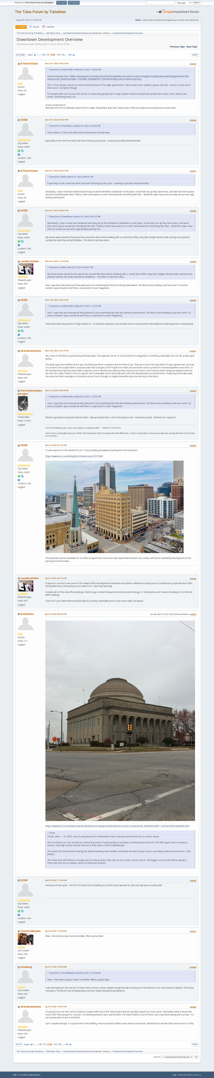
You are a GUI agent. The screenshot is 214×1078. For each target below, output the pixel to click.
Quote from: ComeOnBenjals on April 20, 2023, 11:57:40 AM (75, 973)
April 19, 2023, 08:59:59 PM (56, 614)
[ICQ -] (19, 150)
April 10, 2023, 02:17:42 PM (56, 445)
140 (63, 54)
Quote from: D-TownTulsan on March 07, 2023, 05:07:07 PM (75, 216)
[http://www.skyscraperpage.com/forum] (19, 154)
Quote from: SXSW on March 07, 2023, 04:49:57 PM (71, 176)
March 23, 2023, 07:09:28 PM (56, 390)
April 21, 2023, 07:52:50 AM (56, 967)
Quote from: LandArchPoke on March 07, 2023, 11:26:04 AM (75, 69)
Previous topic (177, 46)
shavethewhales (31, 350)
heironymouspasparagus (30, 392)
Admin (106, 33)
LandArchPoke (30, 261)
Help (174, 1075)
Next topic (191, 46)
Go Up (18, 1044)
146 (70, 54)
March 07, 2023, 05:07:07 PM (56, 170)
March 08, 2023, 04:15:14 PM (56, 350)
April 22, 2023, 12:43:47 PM (56, 1006)
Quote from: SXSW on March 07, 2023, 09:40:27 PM (71, 267)
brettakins (27, 614)
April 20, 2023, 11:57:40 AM (56, 931)
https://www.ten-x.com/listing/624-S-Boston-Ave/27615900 (74, 456)
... (40, 54)
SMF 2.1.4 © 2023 (20, 1075)
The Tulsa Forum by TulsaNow (40, 12)
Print (195, 55)
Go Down (20, 55)
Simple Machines (34, 1075)
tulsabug (26, 967)
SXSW (24, 120)
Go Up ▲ (197, 1075)
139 (58, 54)
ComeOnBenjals (31, 931)
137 (48, 54)
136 (43, 54)
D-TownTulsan (29, 63)
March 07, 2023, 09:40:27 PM (56, 210)
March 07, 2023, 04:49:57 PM (56, 120)
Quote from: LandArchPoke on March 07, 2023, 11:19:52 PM (75, 306)
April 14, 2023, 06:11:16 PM (56, 578)
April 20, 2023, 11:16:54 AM (56, 880)
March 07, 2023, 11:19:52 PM (56, 261)
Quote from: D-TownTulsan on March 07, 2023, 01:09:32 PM (75, 126)
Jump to (157, 1056)
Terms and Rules (185, 1075)
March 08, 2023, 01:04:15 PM (56, 300)
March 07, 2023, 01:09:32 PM (56, 63)
